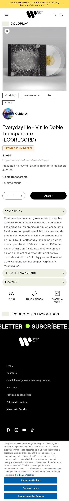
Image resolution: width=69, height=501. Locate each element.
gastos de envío (12, 160)
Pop (50, 95)
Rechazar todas (31, 488)
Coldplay (10, 95)
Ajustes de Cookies (30, 480)
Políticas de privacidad (18, 394)
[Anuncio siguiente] (63, 4)
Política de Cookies (16, 402)
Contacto (11, 373)
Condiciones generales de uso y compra (28, 380)
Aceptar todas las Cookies (30, 496)
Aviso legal (12, 387)
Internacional (32, 95)
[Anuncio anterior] (5, 4)
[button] (6, 14)
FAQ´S (9, 365)
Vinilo (8, 102)
